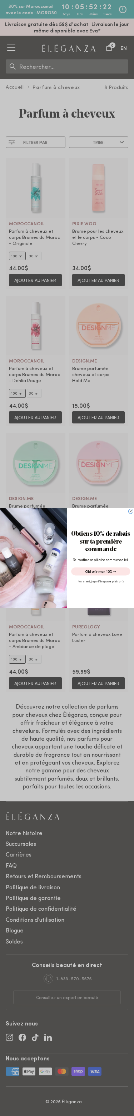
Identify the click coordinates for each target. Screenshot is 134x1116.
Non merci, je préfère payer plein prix (101, 581)
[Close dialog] (130, 511)
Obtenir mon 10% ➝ (100, 571)
